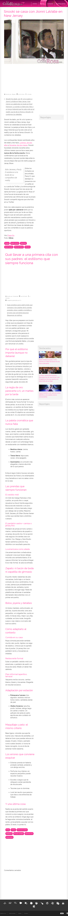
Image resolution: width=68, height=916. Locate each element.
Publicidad (19, 913)
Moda (7, 829)
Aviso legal (26, 913)
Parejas (7, 243)
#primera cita (29, 833)
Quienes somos (61, 4)
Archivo (35, 4)
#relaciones (9, 837)
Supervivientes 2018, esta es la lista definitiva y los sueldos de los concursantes (49, 395)
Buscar (42, 4)
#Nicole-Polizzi (19, 247)
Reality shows (15, 243)
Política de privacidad (12, 913)
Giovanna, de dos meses (18, 145)
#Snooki (27, 247)
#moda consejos (18, 833)
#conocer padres (22, 829)
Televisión (23, 243)
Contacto (50, 4)
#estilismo (9, 833)
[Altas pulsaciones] (4, 903)
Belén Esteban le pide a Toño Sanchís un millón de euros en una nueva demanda (49, 361)
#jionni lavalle (9, 247)
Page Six (11, 235)
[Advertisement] (36, 77)
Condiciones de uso (3, 913)
